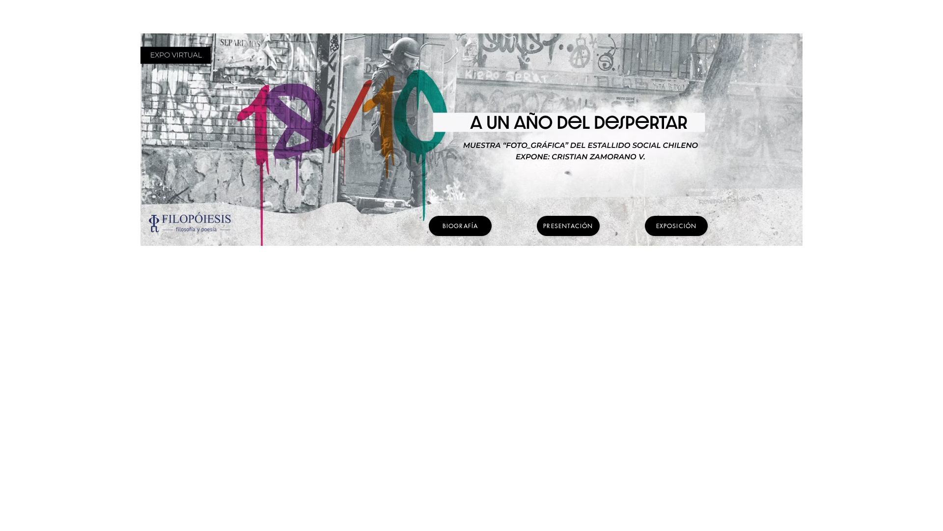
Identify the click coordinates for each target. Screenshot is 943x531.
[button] (460, 226)
